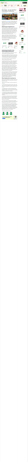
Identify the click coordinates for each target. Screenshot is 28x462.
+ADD (6, 47)
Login (21, 2)
